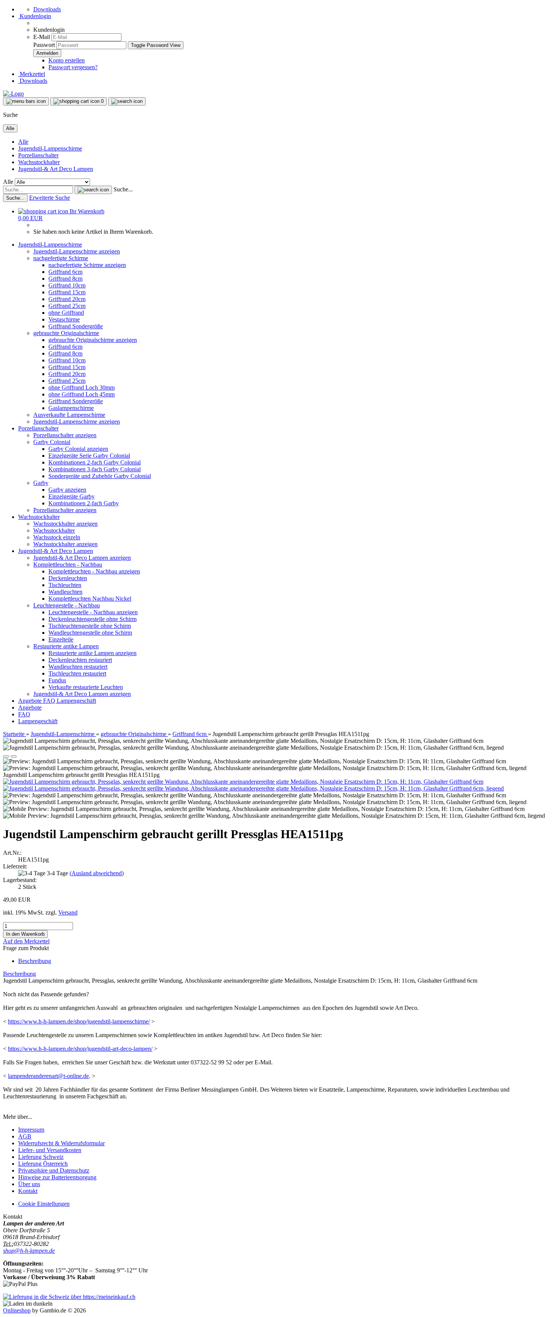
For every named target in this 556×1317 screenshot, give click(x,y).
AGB (24, 1136)
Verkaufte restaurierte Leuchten (85, 687)
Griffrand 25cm (66, 306)
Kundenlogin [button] (34, 16)
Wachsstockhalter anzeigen (65, 523)
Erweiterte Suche (49, 197)
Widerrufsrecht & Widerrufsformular (61, 1143)
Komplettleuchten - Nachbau (67, 564)
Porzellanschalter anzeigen (64, 435)
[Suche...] (93, 190)
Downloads (47, 9)
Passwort (44, 45)
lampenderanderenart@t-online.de (48, 1076)
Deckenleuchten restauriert (80, 660)
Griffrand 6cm (65, 272)
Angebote (30, 700)
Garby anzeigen (67, 489)
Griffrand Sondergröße (75, 326)
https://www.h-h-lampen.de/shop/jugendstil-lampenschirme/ (79, 1021)
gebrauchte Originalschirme (66, 333)
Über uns (29, 1184)
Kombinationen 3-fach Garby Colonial (94, 469)
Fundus (57, 680)
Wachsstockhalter (39, 162)
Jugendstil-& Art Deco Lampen (55, 169)
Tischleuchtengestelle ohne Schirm (89, 626)
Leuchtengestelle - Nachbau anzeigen (93, 612)
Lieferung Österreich (43, 1163)
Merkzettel (31, 74)
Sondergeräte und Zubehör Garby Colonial (99, 476)
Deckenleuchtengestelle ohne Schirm (92, 619)
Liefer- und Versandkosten (49, 1150)
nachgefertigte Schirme (60, 258)
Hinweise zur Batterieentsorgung (57, 1177)
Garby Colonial (51, 442)
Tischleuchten (64, 585)
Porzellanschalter (38, 155)
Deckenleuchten (67, 578)
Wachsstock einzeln (56, 537)
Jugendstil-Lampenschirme (50, 148)
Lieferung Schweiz (41, 1157)
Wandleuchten (65, 592)
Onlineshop (17, 1310)
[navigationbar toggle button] (26, 101)
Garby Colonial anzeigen (78, 449)
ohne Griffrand (66, 312)
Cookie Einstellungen (44, 1204)
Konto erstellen (66, 60)
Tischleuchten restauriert (77, 673)
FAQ (50, 700)
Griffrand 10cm (66, 285)
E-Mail (41, 37)
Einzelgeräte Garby (71, 496)
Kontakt (27, 1191)
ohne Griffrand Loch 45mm (81, 394)
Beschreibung (34, 961)
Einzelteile (60, 639)
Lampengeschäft (76, 700)
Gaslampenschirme (71, 408)
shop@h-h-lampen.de (29, 1250)
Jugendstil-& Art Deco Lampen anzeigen (82, 557)
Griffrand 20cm (66, 299)
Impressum (31, 1129)
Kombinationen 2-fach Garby (83, 503)
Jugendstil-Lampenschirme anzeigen (76, 251)
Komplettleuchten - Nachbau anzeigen (94, 571)
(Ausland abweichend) (97, 873)
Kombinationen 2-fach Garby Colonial (94, 462)
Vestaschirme (64, 319)
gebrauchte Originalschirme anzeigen (92, 340)
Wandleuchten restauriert (77, 666)
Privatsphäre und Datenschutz (53, 1170)
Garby (40, 483)
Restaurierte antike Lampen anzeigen (92, 653)
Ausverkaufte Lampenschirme (69, 415)
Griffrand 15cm (66, 292)
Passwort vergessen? (73, 67)
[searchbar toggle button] (127, 101)
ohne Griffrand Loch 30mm (81, 387)
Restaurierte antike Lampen (66, 646)
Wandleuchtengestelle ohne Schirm (90, 632)
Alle (23, 141)
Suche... (123, 189)
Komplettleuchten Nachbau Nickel (89, 598)
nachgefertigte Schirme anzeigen (87, 265)
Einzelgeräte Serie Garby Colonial (89, 455)
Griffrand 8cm (65, 278)
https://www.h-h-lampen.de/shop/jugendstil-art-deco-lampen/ (80, 1048)
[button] (6, 756)
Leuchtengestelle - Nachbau (66, 605)
